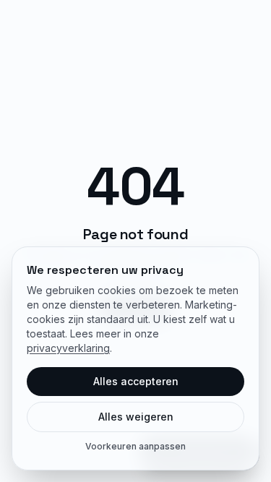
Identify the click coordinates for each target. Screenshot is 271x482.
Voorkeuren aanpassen (135, 446)
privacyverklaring (68, 348)
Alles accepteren (135, 381)
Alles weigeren (135, 416)
